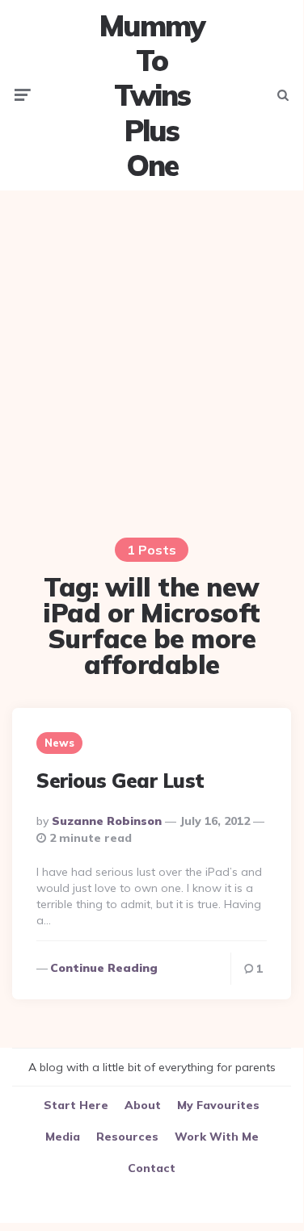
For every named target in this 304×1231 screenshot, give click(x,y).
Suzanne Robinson (107, 820)
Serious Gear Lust (120, 780)
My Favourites (218, 1105)
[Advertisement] (151, 354)
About (143, 1105)
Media (62, 1136)
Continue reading (104, 967)
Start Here (76, 1105)
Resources (127, 1136)
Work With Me (217, 1136)
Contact (151, 1168)
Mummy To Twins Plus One (152, 95)
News (59, 742)
